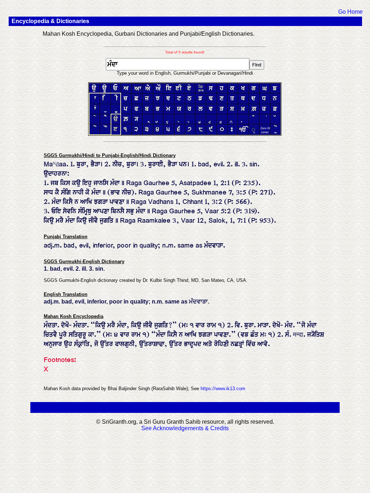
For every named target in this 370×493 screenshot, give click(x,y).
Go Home (350, 12)
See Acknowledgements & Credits (185, 428)
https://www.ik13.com (223, 388)
